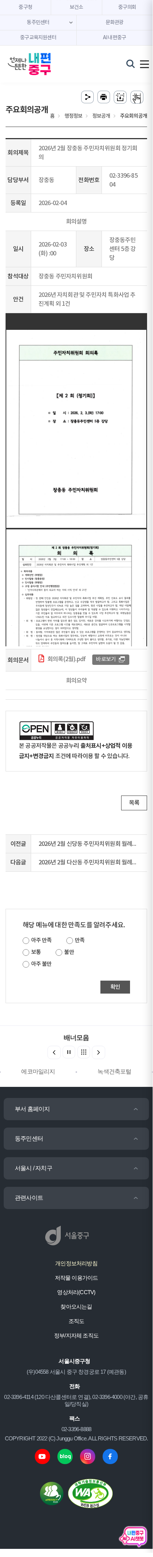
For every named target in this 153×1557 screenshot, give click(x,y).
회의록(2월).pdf (66, 659)
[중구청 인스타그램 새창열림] (87, 1456)
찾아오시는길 (76, 1306)
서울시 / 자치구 (33, 1168)
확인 (115, 987)
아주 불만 (41, 964)
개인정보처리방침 (76, 1263)
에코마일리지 (29, 1071)
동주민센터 (29, 1138)
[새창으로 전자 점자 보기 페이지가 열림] (136, 97)
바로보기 (106, 659)
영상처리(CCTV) (76, 1292)
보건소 (76, 7)
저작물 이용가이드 (76, 1278)
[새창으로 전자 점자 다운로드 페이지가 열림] (120, 97)
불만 (69, 952)
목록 (134, 803)
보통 (36, 952)
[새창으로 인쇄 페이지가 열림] (103, 97)
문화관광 (115, 23)
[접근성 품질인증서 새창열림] (90, 1493)
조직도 (76, 1321)
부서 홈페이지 (32, 1109)
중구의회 (127, 7)
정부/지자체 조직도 (76, 1335)
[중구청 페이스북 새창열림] (110, 1456)
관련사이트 (29, 1198)
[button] (98, 1052)
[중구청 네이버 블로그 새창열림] (65, 1456)
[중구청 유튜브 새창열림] (42, 1456)
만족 (79, 940)
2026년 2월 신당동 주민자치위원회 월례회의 (91, 844)
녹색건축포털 (106, 1071)
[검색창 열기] (130, 63)
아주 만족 (41, 940)
